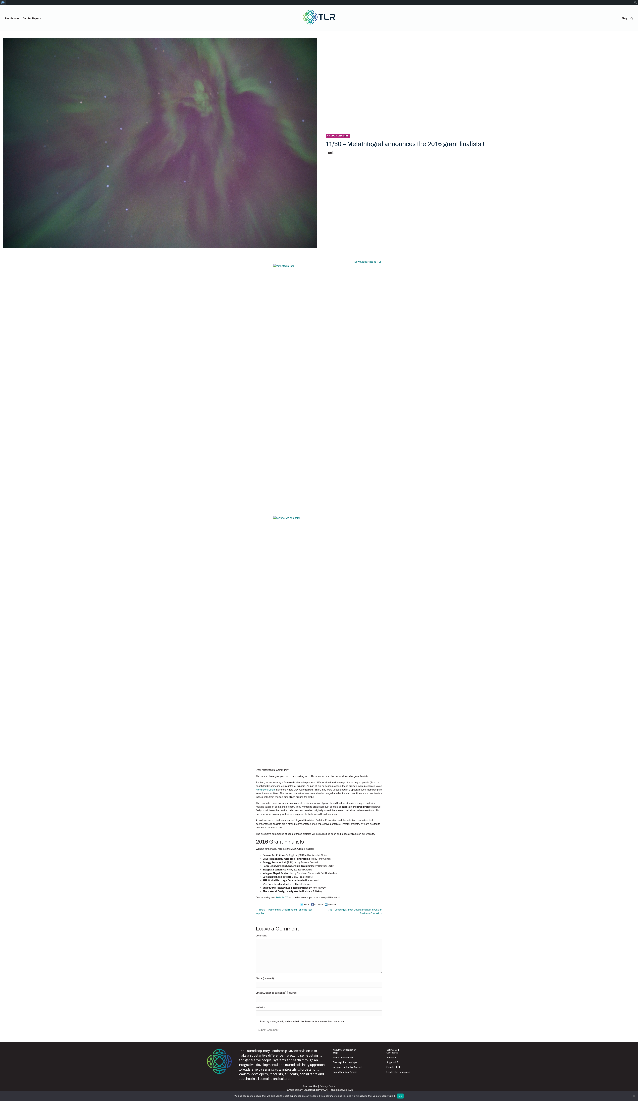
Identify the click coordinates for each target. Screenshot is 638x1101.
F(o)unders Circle (265, 789)
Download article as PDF (368, 261)
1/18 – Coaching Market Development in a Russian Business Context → (354, 911)
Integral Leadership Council (347, 1067)
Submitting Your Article (345, 1072)
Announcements (338, 135)
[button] (632, 18)
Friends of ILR (393, 1067)
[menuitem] (3, 2)
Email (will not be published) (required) (277, 992)
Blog (335, 1052)
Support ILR (392, 1062)
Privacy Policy (327, 1086)
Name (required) (265, 978)
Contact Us (392, 1052)
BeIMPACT (282, 897)
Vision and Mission (343, 1057)
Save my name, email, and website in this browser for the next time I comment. (302, 1021)
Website (260, 1007)
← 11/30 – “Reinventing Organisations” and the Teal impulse (284, 911)
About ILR (391, 1057)
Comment (261, 935)
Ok (400, 1096)
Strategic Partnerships (345, 1062)
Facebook (318, 904)
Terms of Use (310, 1086)
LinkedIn (332, 904)
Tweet (306, 904)
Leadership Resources (398, 1072)
